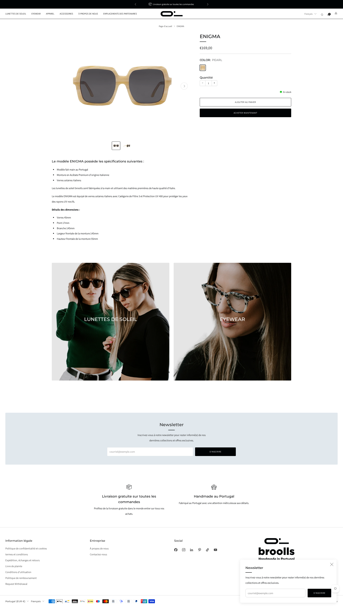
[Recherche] (322, 14)
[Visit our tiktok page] (207, 550)
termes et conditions (16, 554)
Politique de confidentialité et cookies (26, 548)
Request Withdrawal (16, 584)
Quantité (206, 77)
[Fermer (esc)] (332, 564)
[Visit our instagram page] (184, 550)
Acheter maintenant (245, 112)
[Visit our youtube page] (215, 550)
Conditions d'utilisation (18, 572)
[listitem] (171, 4)
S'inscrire (319, 593)
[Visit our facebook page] (176, 550)
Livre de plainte (13, 566)
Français (308, 13)
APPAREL (50, 13)
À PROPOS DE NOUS (88, 13)
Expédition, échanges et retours (22, 560)
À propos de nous (99, 548)
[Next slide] (184, 86)
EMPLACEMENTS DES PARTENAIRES (120, 13)
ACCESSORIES (66, 13)
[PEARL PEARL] (202, 67)
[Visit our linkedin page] (191, 550)
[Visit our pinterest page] (199, 550)
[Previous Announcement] (135, 4)
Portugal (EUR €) (15, 601)
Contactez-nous (98, 554)
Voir (110, 336)
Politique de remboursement (21, 578)
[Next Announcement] (207, 4)
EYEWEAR (36, 13)
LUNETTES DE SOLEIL (15, 13)
